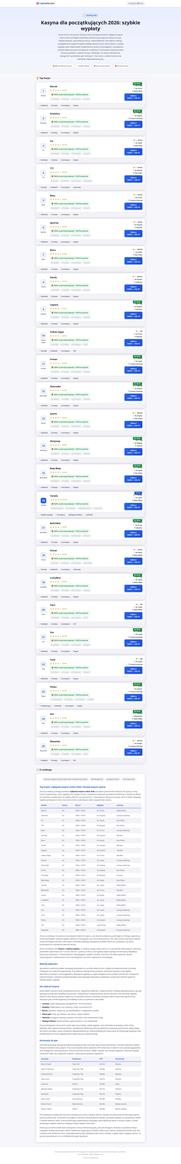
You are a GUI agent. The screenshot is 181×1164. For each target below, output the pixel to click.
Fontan (53, 359)
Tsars (52, 605)
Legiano (54, 304)
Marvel (53, 86)
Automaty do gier (129, 779)
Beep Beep (55, 468)
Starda (53, 277)
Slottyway (55, 441)
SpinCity (54, 222)
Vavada (54, 495)
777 (52, 168)
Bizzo (52, 195)
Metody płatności (97, 779)
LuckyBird (55, 577)
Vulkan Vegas (57, 332)
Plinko (53, 686)
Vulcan (53, 550)
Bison (53, 250)
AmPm (53, 413)
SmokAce (55, 113)
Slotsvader (55, 386)
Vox (52, 632)
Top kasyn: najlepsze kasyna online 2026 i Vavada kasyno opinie (65, 779)
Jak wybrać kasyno (113, 779)
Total (52, 659)
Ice (51, 141)
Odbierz (133, 97)
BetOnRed (55, 523)
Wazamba (55, 741)
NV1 (52, 714)
